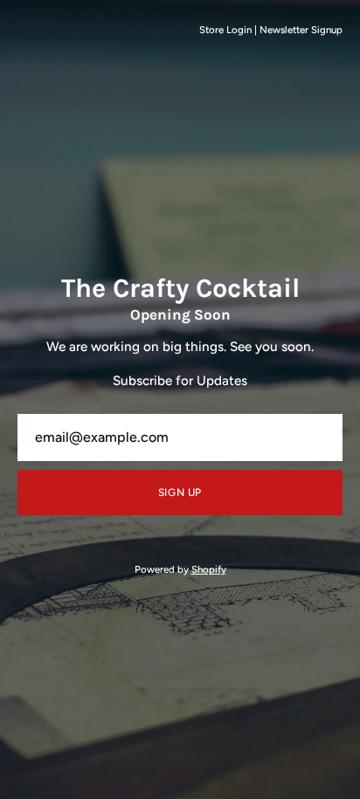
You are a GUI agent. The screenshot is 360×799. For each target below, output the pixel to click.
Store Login (225, 30)
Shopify (208, 569)
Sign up (180, 492)
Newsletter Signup (301, 30)
